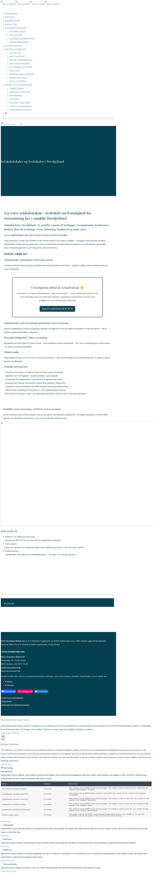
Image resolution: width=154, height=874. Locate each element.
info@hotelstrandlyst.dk (11, 668)
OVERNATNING (11, 14)
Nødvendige (8, 768)
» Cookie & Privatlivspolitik (12, 698)
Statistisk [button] (5, 836)
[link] (21, 124)
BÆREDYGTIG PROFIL (18, 78)
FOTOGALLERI (15, 53)
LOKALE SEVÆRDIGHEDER (20, 106)
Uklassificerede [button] (7, 861)
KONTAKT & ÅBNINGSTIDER (20, 60)
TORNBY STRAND (16, 88)
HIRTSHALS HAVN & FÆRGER (21, 74)
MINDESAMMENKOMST (19, 42)
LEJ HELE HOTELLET (13, 46)
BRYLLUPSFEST (16, 35)
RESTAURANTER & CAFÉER (20, 110)
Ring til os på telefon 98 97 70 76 (57, 309)
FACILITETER (14, 71)
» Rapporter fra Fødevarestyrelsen (15, 705)
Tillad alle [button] (15, 733)
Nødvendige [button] (6, 764)
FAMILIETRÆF (11, 24)
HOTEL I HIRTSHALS (17, 81)
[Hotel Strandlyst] (30, 3)
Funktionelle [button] (6, 822)
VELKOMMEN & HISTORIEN (20, 67)
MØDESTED (10, 17)
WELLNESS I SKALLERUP (19, 103)
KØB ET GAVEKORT (17, 56)
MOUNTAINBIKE (15, 95)
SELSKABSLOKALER (17, 31)
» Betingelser (6, 701)
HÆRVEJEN (14, 99)
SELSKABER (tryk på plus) (16, 28)
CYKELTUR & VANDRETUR (19, 92)
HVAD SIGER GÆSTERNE (19, 63)
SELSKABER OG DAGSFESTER (21, 39)
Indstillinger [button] (6, 733)
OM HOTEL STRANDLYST (15, 49)
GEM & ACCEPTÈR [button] (8, 871)
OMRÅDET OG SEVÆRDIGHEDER (18, 85)
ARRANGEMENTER (12, 21)
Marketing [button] (5, 846)
